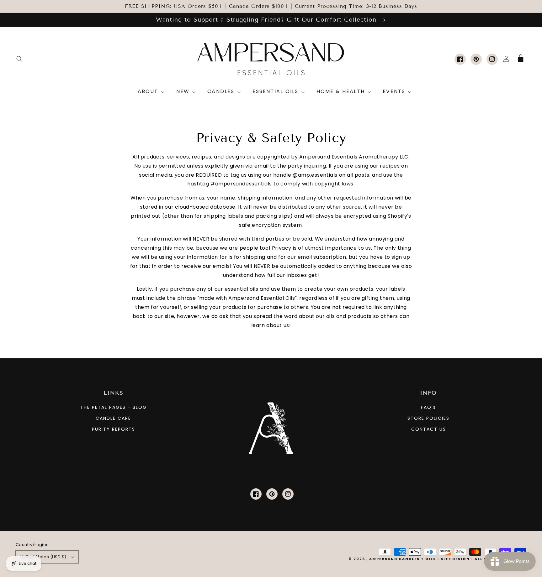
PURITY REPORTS (113, 429)
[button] (19, 59)
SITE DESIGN (455, 558)
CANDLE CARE (113, 418)
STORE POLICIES (428, 418)
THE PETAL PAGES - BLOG (113, 407)
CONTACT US (428, 429)
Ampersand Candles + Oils (402, 558)
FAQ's (428, 407)
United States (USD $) (43, 557)
